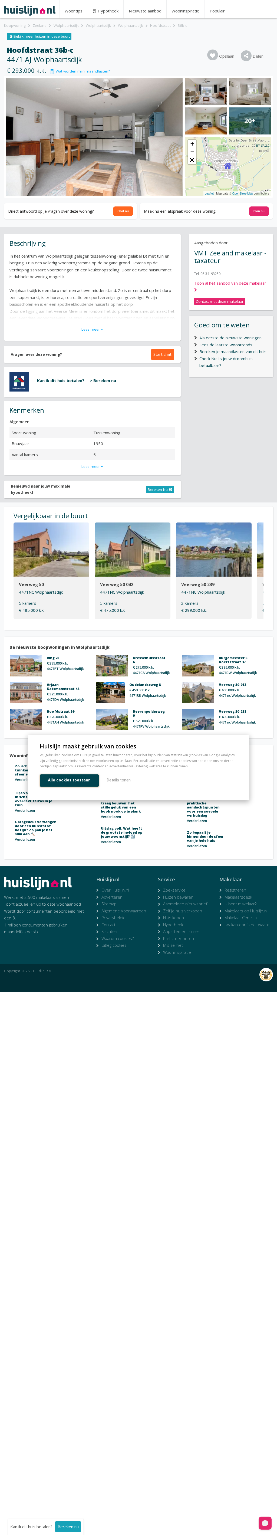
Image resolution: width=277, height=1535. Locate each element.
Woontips (74, 11)
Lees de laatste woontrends (225, 344)
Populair (217, 11)
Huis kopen (173, 917)
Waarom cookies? (117, 938)
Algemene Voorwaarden (123, 910)
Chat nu (123, 211)
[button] (192, 160)
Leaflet (209, 193)
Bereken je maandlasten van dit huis (232, 351)
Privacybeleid (113, 917)
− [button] (192, 152)
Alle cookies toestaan (69, 780)
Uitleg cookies (114, 945)
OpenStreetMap (242, 193)
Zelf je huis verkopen (182, 910)
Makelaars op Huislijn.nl (246, 910)
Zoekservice (174, 890)
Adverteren (112, 897)
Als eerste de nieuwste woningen (230, 337)
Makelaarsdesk (238, 897)
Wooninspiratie (185, 11)
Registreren (235, 890)
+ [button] (192, 143)
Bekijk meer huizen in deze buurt (42, 36)
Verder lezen (25, 779)
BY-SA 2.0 (262, 145)
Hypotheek (107, 11)
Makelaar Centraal (241, 917)
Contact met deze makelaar (219, 301)
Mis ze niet (173, 945)
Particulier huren (178, 938)
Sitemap (109, 903)
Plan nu (259, 211)
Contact (108, 924)
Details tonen (119, 780)
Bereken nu (68, 1526)
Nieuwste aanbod (145, 11)
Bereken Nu (158, 489)
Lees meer (91, 329)
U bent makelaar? (240, 903)
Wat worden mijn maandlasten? (82, 71)
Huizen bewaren (178, 897)
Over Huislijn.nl (115, 890)
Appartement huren (181, 931)
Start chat (162, 354)
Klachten (109, 931)
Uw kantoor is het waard (247, 924)
